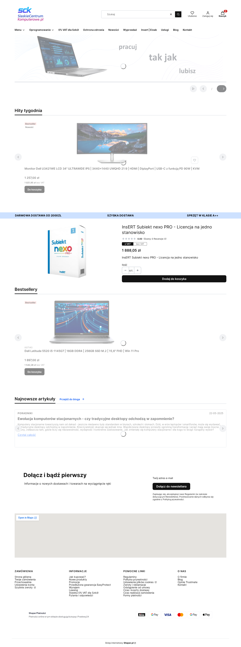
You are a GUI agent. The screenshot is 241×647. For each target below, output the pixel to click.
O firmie (182, 576)
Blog (180, 579)
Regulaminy (130, 576)
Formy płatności (132, 595)
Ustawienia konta (24, 584)
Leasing (73, 590)
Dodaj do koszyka (174, 279)
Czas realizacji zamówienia (138, 592)
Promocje (74, 582)
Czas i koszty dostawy (136, 590)
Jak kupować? (77, 576)
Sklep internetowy (119, 643)
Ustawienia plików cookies (138, 582)
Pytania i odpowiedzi (81, 595)
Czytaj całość (27, 435)
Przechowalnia (23, 582)
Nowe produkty (78, 579)
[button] (178, 14)
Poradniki (25, 413)
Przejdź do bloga (70, 399)
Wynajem (74, 587)
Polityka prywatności (135, 579)
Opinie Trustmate (187, 582)
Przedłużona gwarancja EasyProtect (90, 584)
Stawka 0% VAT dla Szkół (83, 592)
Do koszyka (34, 189)
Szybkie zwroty (24, 587)
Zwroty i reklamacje (134, 584)
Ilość (124, 264)
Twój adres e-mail (163, 478)
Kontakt (182, 584)
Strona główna (23, 576)
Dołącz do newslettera (171, 486)
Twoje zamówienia (25, 579)
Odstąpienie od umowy (136, 587)
